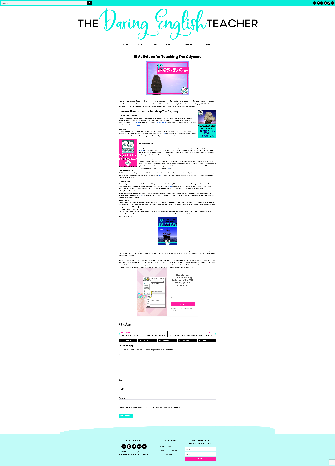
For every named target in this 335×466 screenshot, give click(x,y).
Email (121, 389)
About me (171, 44)
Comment (123, 354)
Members (189, 44)
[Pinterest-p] (332, 3)
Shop (154, 44)
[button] (128, 340)
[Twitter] (329, 3)
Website (122, 398)
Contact (207, 44)
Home (126, 44)
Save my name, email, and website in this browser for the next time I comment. (151, 407)
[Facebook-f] (321, 3)
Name (121, 380)
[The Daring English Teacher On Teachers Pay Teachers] (314, 3)
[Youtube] (325, 3)
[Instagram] (318, 3)
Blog (140, 44)
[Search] (89, 3)
